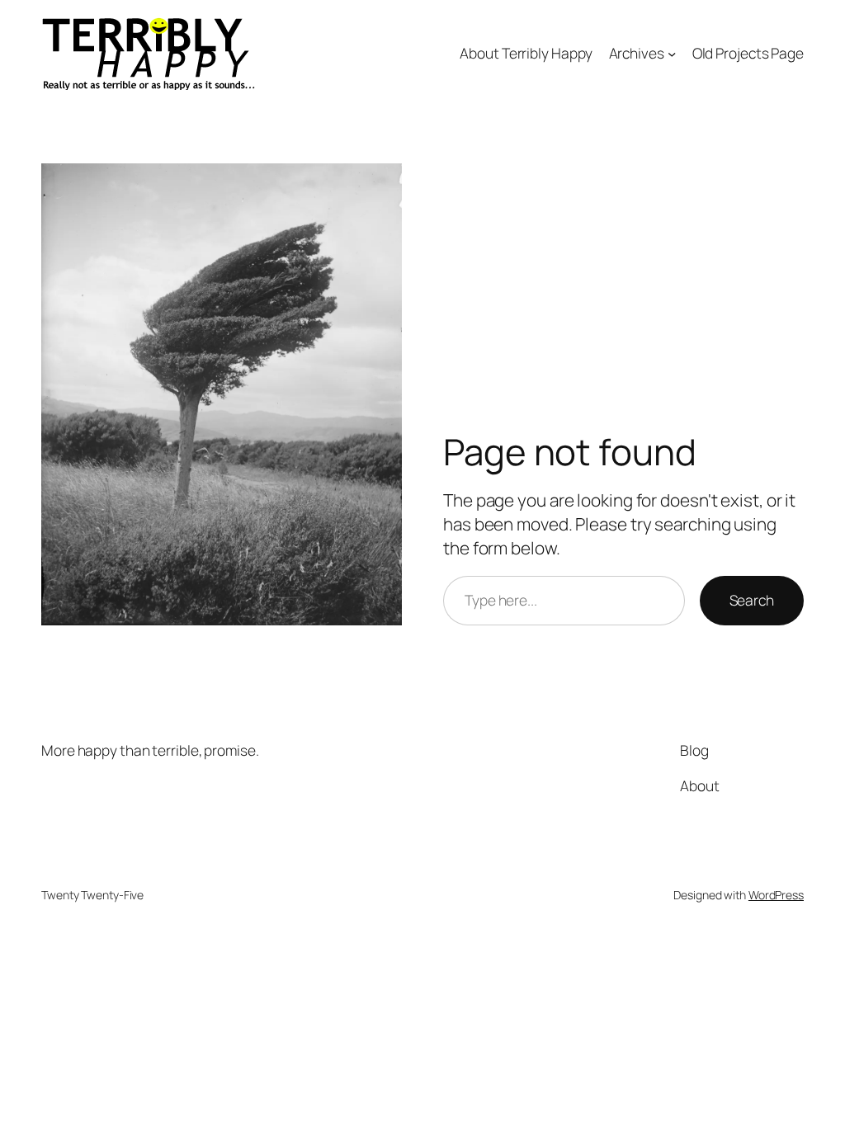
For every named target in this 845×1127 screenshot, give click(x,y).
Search (751, 600)
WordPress (776, 895)
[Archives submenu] (672, 53)
